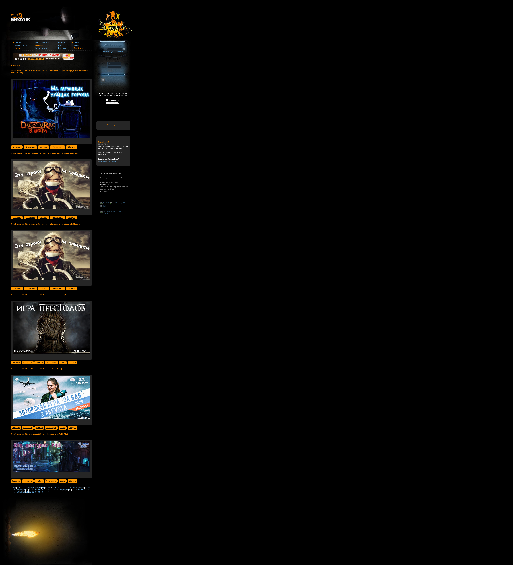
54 (85, 490)
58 (18, 492)
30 (12, 490)
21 (64, 488)
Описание (17, 147)
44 (55, 490)
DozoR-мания (79, 48)
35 (27, 490)
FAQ (59, 45)
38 (36, 490)
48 (67, 490)
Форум (76, 42)
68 (48, 492)
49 (70, 490)
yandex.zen (112, 161)
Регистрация (106, 83)
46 (61, 490)
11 (34, 488)
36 (30, 490)
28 (86, 488)
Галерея (77, 45)
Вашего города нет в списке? (113, 52)
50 (73, 490)
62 (30, 492)
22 (68, 488)
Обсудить (71, 147)
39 (39, 490)
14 (43, 488)
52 (79, 490)
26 (80, 488)
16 (49, 488)
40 (42, 490)
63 (33, 492)
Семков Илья (104, 184)
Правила (61, 42)
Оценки (62, 362)
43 (52, 490)
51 (76, 490)
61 (27, 492)
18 (55, 488)
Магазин (18, 48)
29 (89, 488)
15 (46, 488)
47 (64, 490)
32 (18, 490)
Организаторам (21, 45)
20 (61, 488)
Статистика (30, 147)
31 (15, 490)
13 (40, 488)
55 (88, 490)
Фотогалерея (58, 147)
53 (82, 490)
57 (15, 492)
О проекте (18, 42)
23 (71, 488)
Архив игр (39, 45)
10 (31, 488)
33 (21, 490)
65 (39, 492)
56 (12, 492)
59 (21, 492)
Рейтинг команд (41, 48)
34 (24, 490)
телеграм (102, 161)
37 (33, 490)
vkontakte (43, 147)
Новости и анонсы (42, 42)
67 (45, 492)
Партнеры (62, 48)
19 (58, 488)
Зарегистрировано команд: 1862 (111, 173)
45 (58, 490)
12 (37, 488)
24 (74, 488)
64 (36, 492)
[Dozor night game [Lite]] (256, 18)
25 (77, 488)
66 (42, 492)
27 (83, 488)
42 (48, 490)
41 (45, 490)
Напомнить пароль (108, 85)
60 (24, 492)
